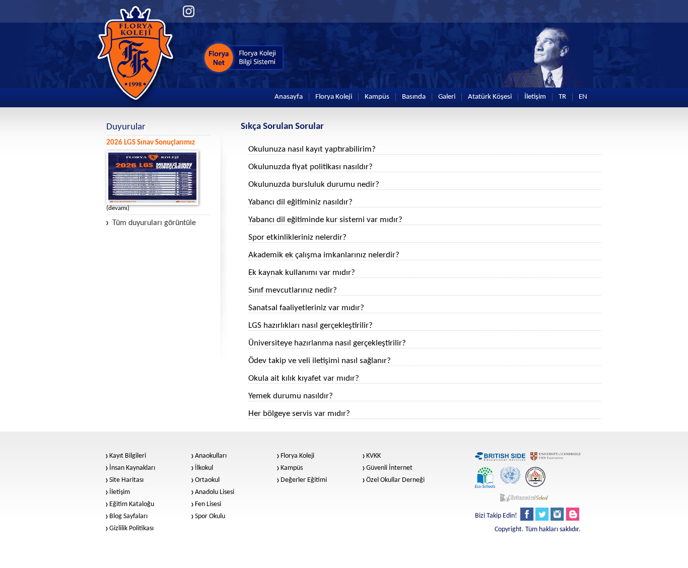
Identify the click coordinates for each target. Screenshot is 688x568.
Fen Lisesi (208, 504)
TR (562, 97)
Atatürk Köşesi (490, 97)
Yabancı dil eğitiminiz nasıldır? (300, 202)
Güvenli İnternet (389, 468)
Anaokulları (211, 456)
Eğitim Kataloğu (131, 504)
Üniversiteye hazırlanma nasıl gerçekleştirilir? (327, 343)
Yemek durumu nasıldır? (290, 396)
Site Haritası (126, 480)
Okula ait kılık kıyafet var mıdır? (303, 378)
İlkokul (204, 468)
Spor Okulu (210, 516)
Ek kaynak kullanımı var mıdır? (301, 272)
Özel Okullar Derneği (395, 480)
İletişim (535, 97)
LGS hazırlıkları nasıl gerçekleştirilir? (310, 325)
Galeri (446, 97)
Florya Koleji (333, 97)
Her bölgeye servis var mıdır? (299, 413)
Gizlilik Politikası (131, 528)
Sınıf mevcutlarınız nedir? (292, 290)
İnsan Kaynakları (132, 468)
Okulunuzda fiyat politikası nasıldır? (310, 167)
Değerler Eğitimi (304, 480)
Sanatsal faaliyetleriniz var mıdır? (306, 308)
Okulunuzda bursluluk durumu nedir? (313, 184)
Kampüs (377, 97)
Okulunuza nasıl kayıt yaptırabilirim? (312, 149)
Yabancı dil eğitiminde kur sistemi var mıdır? (325, 220)
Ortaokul (207, 480)
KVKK (373, 456)
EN (583, 97)
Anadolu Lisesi (214, 492)
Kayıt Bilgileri (127, 456)
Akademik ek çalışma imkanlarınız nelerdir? (323, 255)
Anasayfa (288, 97)
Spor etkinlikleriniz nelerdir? (297, 237)
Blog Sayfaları (128, 516)
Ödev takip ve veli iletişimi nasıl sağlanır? (319, 361)
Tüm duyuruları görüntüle (154, 223)
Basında (414, 97)
